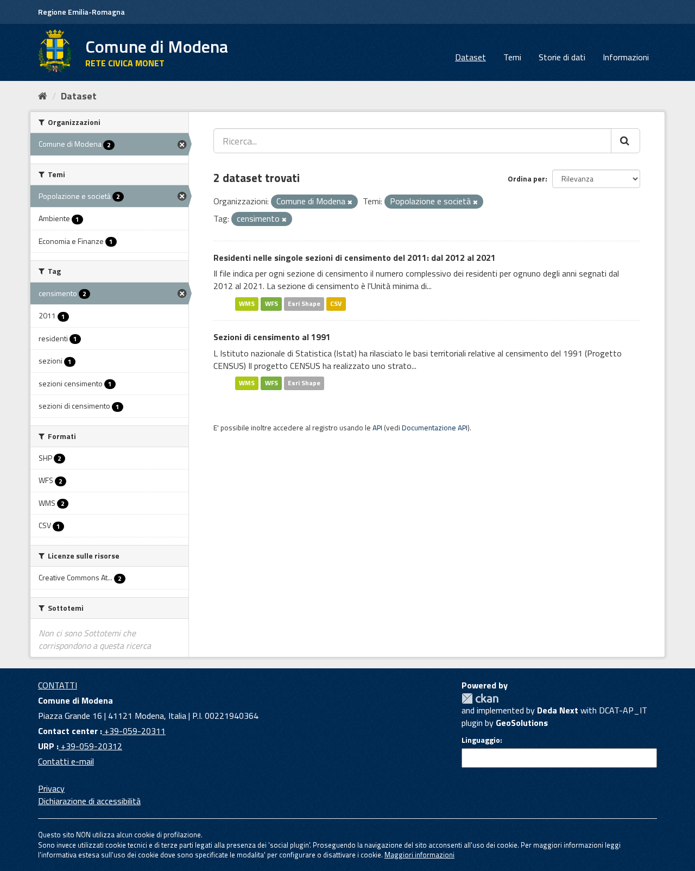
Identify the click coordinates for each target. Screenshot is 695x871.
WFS (271, 303)
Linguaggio (481, 740)
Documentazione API (434, 427)
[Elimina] (350, 202)
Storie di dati (562, 57)
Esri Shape (304, 303)
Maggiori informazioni (419, 854)
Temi (512, 57)
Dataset (470, 57)
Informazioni (626, 57)
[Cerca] (625, 140)
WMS (247, 303)
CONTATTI (57, 685)
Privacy (51, 788)
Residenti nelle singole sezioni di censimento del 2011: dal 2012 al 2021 (354, 257)
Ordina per (526, 178)
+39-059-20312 (90, 746)
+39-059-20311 (134, 730)
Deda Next (557, 710)
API (377, 427)
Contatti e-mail (66, 761)
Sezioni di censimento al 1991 (272, 336)
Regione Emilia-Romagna (81, 11)
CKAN (480, 698)
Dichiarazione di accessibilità (89, 800)
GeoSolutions (522, 722)
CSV (336, 303)
